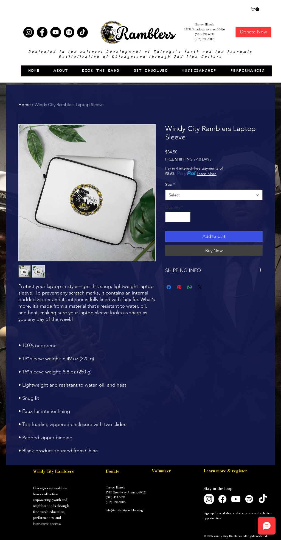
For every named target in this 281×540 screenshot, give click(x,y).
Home (24, 104)
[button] (9, 8)
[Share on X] (200, 287)
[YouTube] (55, 32)
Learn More (207, 173)
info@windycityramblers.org (124, 510)
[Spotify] (69, 32)
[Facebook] (42, 32)
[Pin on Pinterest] (179, 287)
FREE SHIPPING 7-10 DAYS (188, 159)
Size (170, 184)
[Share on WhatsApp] (189, 287)
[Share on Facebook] (168, 287)
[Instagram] (28, 32)
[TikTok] (82, 32)
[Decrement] (169, 217)
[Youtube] (236, 499)
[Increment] (186, 217)
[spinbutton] (178, 217)
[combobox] (214, 195)
